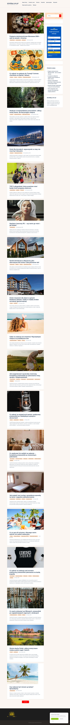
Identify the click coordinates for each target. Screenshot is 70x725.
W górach (15, 303)
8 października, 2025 (20, 227)
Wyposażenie (16, 419)
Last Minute (55, 50)
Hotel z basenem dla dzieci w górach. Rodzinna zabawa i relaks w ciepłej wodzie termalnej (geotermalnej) (24, 299)
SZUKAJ (54, 52)
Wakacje (11, 77)
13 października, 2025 (29, 190)
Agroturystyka (12, 190)
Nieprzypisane (12, 227)
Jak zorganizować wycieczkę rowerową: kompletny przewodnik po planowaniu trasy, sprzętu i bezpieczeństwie (25, 375)
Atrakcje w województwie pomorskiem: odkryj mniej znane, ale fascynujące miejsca (25, 111)
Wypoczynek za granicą (26, 77)
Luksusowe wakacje (19, 458)
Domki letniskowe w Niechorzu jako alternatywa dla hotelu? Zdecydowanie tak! (24, 261)
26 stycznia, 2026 (30, 40)
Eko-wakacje (12, 458)
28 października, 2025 (36, 77)
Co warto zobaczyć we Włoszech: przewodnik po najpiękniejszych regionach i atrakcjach (25, 612)
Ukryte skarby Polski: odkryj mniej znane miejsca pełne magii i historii (24, 649)
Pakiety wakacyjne (17, 536)
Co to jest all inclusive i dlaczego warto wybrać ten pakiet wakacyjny (23, 533)
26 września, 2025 (36, 264)
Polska (11, 652)
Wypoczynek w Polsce (26, 114)
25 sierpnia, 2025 (21, 303)
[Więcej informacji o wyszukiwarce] (51, 55)
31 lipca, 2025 (29, 340)
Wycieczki (20, 77)
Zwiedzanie (16, 652)
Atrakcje (11, 114)
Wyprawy (21, 419)
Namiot (11, 419)
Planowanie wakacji (13, 340)
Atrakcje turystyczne (18, 114)
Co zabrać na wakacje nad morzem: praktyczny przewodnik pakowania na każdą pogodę (25, 572)
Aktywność (18, 379)
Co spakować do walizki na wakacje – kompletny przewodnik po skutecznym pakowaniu (23, 455)
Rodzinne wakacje (37, 458)
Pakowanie (25, 458)
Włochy (24, 614)
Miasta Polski (12, 40)
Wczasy (16, 77)
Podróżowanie (18, 40)
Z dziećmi (22, 190)
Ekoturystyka (23, 379)
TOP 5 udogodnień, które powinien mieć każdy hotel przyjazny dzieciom (23, 187)
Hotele (11, 303)
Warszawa (23, 40)
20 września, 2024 (22, 652)
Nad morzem (12, 264)
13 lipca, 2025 (27, 419)
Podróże (23, 499)
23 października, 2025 (35, 114)
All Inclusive (50, 50)
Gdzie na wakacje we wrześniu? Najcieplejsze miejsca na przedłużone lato (25, 337)
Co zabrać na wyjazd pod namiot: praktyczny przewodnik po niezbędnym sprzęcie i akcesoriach (25, 416)
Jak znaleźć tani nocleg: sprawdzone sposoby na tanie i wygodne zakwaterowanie (25, 496)
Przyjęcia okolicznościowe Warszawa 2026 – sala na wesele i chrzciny (25, 37)
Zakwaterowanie (29, 499)
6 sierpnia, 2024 (19, 690)
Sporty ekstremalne (30, 379)
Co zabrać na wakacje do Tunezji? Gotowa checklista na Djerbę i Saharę (24, 74)
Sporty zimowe (37, 379)
